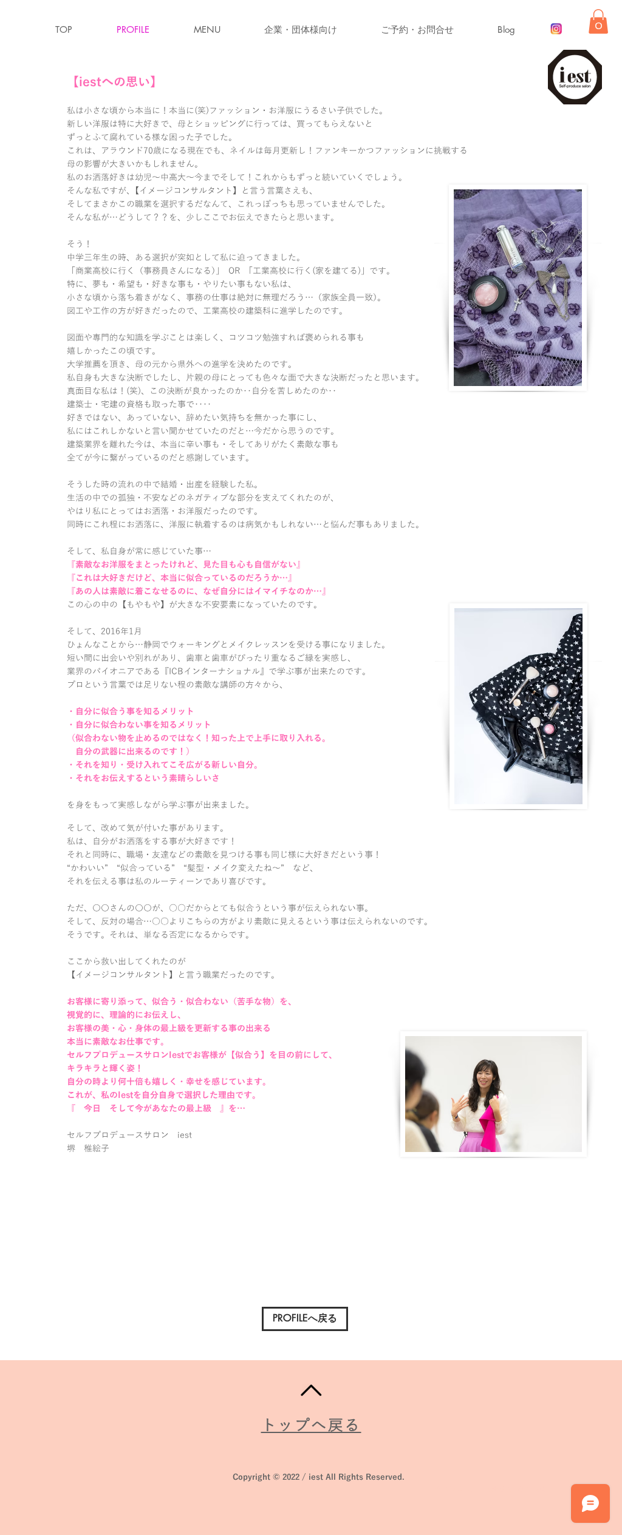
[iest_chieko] (556, 28)
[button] (220, 30)
